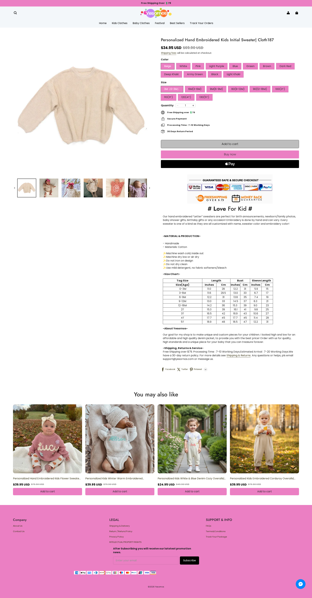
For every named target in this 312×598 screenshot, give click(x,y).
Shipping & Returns (239, 355)
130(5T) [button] (204, 97)
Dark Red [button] (285, 66)
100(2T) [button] (280, 89)
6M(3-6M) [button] (195, 89)
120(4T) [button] (186, 97)
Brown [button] (267, 66)
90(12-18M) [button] (260, 89)
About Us (17, 525)
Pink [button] (198, 66)
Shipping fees (168, 53)
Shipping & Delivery (119, 525)
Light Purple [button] (216, 66)
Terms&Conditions (216, 531)
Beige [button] (167, 66)
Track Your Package (216, 536)
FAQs (208, 525)
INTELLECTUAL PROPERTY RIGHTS (125, 542)
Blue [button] (235, 66)
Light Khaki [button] (233, 74)
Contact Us (19, 531)
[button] (15, 13)
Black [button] (214, 74)
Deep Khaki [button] (171, 74)
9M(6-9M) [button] (216, 89)
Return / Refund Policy (120, 531)
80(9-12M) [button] (238, 89)
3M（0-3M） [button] (172, 89)
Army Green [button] (195, 74)
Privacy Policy (116, 536)
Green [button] (250, 66)
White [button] (183, 66)
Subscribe (189, 560)
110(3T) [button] (168, 97)
